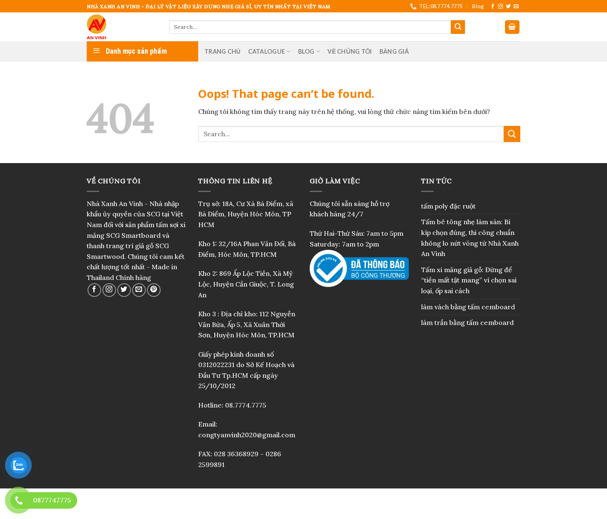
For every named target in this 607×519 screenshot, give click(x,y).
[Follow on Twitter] (508, 6)
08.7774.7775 (245, 405)
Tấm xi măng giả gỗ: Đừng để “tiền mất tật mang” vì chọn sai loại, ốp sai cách (469, 280)
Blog (478, 6)
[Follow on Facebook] (492, 6)
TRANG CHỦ (222, 51)
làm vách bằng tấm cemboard (468, 307)
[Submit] (458, 27)
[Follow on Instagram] (500, 6)
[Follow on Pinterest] (154, 290)
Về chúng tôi (349, 51)
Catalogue (266, 51)
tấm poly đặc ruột (448, 206)
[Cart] (512, 27)
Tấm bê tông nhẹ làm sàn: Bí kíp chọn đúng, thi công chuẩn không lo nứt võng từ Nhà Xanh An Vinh (470, 238)
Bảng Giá (394, 51)
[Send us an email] (516, 6)
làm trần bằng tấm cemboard (467, 322)
